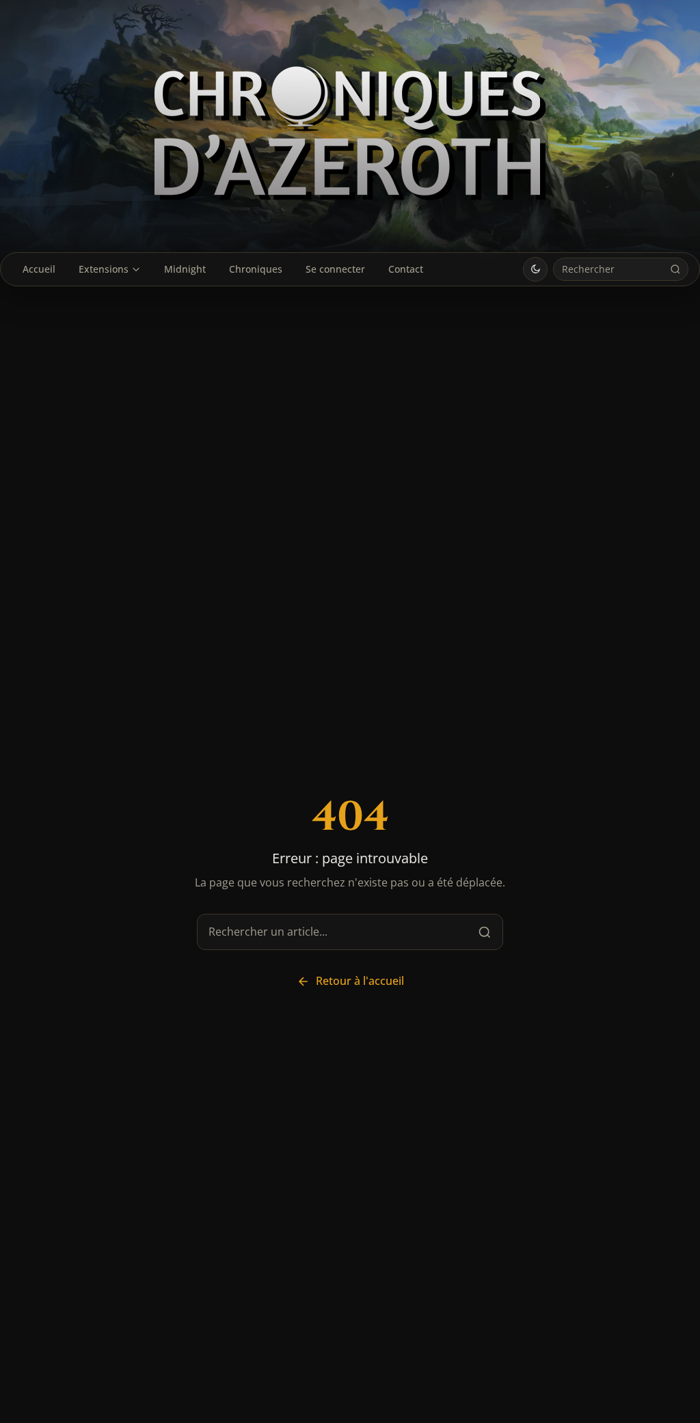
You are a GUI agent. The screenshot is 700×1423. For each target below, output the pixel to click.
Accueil (39, 268)
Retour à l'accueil (360, 980)
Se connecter (335, 268)
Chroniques (255, 268)
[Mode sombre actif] (535, 269)
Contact (405, 268)
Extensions (104, 268)
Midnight (185, 268)
